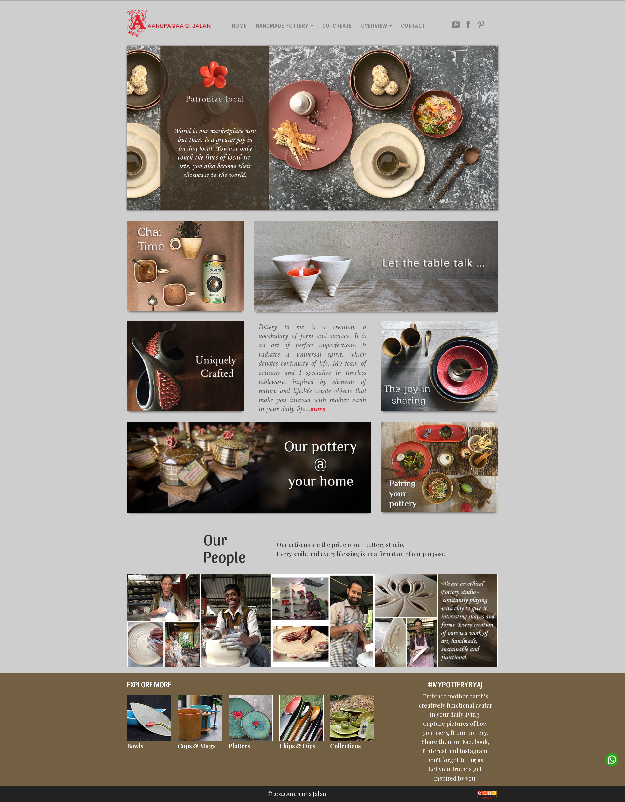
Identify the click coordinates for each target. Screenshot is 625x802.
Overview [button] (375, 25)
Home (239, 25)
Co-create (337, 25)
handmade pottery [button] (283, 25)
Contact (413, 25)
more (317, 409)
